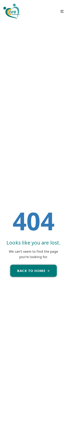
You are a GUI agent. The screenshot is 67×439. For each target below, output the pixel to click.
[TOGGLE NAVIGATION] (54, 11)
